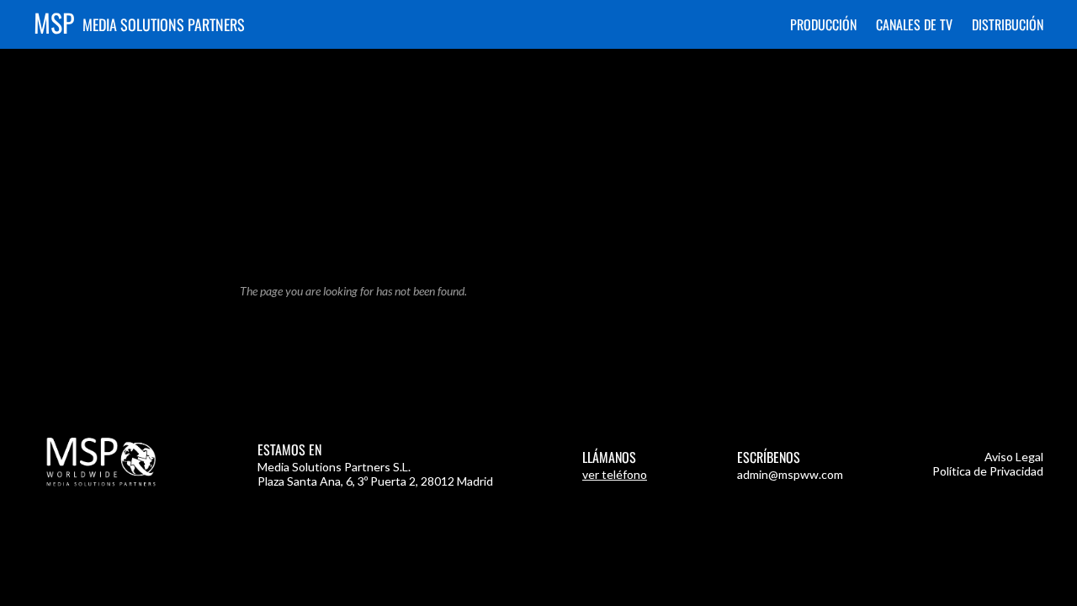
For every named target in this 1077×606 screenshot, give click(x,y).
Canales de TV (914, 24)
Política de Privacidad (987, 471)
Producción (823, 24)
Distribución (1007, 24)
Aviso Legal (1013, 456)
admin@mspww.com (790, 474)
